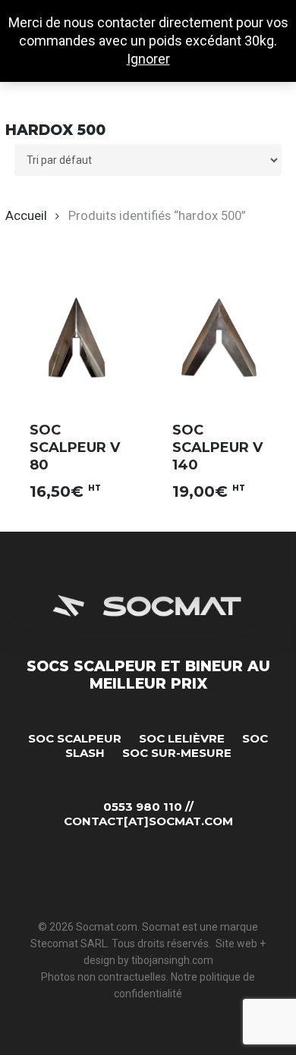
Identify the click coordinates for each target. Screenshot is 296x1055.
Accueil (26, 216)
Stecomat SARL (68, 943)
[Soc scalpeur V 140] (219, 337)
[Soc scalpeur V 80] (76, 337)
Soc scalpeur (74, 738)
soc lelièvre (182, 738)
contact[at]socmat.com (148, 821)
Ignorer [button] (148, 59)
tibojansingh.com (172, 960)
